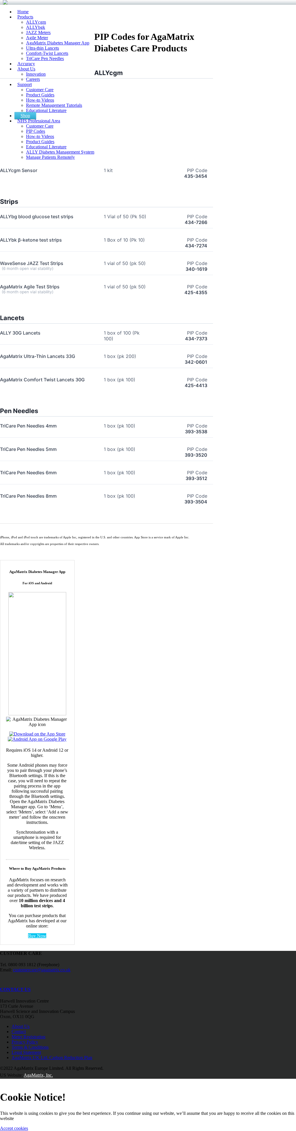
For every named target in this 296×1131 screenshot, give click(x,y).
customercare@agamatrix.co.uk (42, 969)
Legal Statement (26, 1052)
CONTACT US (15, 989)
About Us (20, 1026)
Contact (19, 1031)
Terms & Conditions (30, 1047)
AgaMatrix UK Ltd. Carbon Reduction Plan (52, 1057)
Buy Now (37, 935)
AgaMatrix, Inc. (38, 1075)
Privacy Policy (25, 1041)
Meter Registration (28, 1036)
